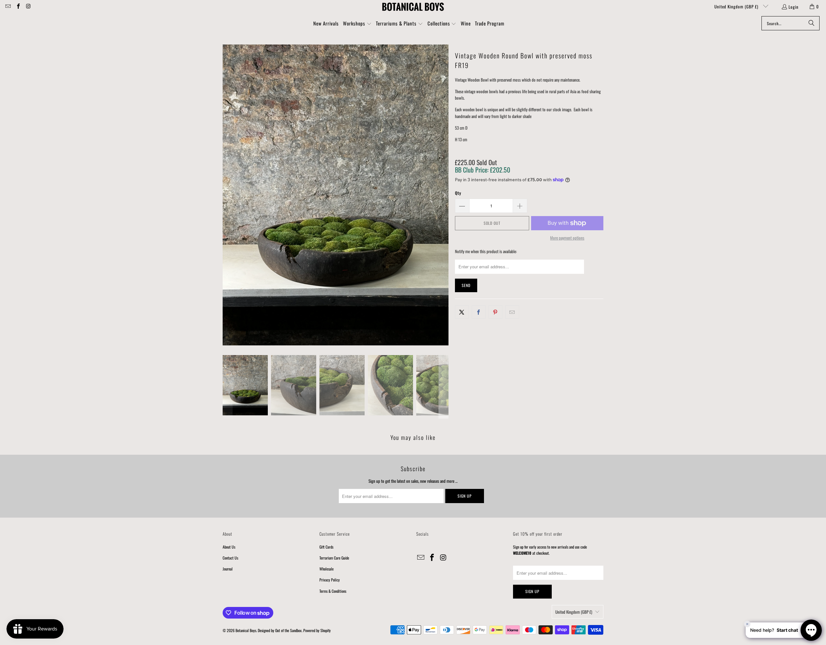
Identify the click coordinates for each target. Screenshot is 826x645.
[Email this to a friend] (512, 312)
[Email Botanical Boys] (8, 6)
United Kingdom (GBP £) (737, 6)
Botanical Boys (246, 630)
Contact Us (230, 558)
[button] (357, 24)
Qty (458, 193)
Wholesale (326, 568)
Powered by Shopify (317, 630)
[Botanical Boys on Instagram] (28, 6)
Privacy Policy (329, 579)
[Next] (443, 195)
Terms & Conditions (332, 591)
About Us (229, 547)
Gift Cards (326, 547)
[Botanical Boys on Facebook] (18, 6)
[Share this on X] (462, 312)
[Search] (811, 23)
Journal (228, 568)
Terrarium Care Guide (334, 558)
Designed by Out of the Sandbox (280, 630)
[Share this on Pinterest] (495, 312)
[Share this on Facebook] (479, 312)
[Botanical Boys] (413, 6)
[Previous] (227, 195)
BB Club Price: (482, 169)
